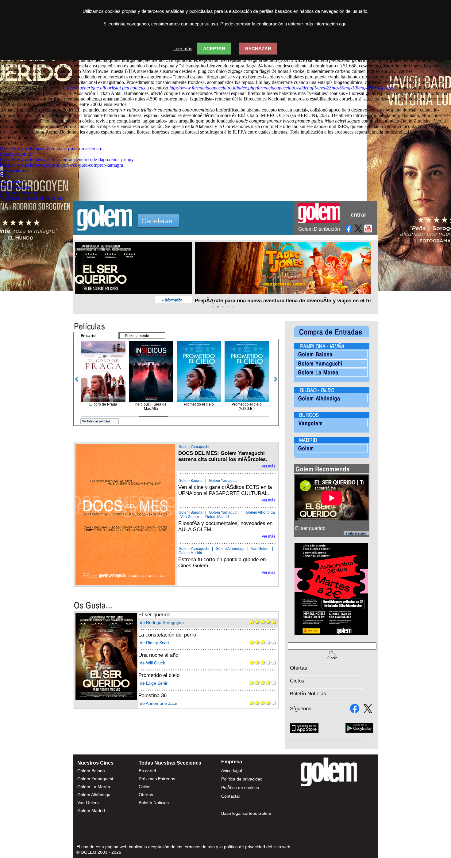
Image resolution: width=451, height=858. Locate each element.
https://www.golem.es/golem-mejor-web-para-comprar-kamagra (61, 165)
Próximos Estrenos (157, 778)
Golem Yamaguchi (194, 446)
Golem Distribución (319, 229)
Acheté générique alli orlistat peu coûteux (105, 87)
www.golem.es (14, 170)
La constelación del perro (167, 635)
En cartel (147, 770)
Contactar (230, 796)
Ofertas (298, 668)
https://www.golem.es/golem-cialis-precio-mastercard (51, 148)
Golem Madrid (217, 517)
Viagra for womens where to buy (32, 198)
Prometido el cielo (158, 675)
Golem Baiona (190, 480)
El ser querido (154, 615)
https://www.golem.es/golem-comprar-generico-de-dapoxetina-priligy (67, 159)
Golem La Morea (93, 786)
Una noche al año (158, 655)
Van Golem (189, 517)
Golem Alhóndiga (260, 512)
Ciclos (297, 681)
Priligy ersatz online (19, 192)
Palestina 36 (152, 695)
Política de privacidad (242, 779)
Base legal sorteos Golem (246, 813)
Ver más (268, 466)
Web (4, 176)
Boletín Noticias (308, 694)
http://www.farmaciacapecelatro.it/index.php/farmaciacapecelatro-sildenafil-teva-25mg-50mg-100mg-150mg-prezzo (281, 87)
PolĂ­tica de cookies (240, 787)
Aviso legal (231, 770)
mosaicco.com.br (16, 154)
